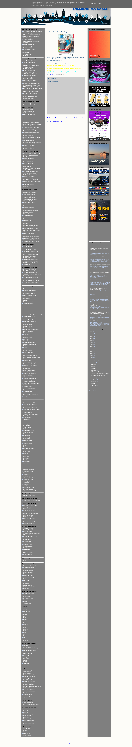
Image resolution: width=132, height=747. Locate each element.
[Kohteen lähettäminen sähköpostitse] (57, 74)
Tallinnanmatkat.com (28, 479)
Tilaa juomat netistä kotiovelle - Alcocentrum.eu (96, 280)
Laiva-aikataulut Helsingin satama (30, 218)
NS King (25, 630)
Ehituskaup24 (26, 588)
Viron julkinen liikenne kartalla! (29, 192)
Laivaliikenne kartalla (27, 217)
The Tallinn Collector (27, 384)
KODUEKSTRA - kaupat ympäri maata (31, 168)
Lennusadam (26, 340)
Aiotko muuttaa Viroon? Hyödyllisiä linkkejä (32, 314)
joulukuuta (93, 359)
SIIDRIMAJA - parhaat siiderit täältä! (31, 41)
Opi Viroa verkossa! (27, 349)
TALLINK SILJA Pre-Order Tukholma (31, 270)
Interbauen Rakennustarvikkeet (30, 582)
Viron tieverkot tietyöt (28, 215)
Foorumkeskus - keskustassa (29, 138)
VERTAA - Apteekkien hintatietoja (30, 277)
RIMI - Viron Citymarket (28, 156)
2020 (91, 342)
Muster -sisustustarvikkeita (29, 689)
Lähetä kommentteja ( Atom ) (57, 121)
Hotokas (25, 445)
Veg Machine (26, 428)
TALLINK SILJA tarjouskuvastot (30, 272)
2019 (91, 344)
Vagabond (25, 639)
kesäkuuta (93, 370)
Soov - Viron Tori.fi (27, 368)
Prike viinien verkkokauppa (29, 51)
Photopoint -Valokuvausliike (29, 691)
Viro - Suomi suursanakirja (29, 388)
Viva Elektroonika (27, 603)
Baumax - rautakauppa (28, 572)
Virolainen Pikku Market (28, 718)
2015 (91, 351)
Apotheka (25, 645)
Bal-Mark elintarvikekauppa (29, 709)
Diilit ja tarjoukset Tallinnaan (29, 495)
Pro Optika (25, 661)
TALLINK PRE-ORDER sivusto (29, 249)
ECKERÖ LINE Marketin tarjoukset (30, 254)
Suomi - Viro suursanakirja (29, 370)
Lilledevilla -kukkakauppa (28, 687)
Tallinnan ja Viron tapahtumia (29, 381)
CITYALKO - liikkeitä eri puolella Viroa (31, 36)
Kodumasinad (26, 599)
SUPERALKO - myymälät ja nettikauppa (31, 34)
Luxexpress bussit (27, 508)
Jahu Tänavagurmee (27, 443)
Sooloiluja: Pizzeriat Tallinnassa (30, 406)
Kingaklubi (25, 629)
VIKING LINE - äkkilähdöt (28, 67)
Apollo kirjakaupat (27, 671)
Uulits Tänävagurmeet (28, 432)
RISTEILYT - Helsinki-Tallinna (29, 64)
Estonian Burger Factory (28, 448)
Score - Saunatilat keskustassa (30, 363)
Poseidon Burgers (27, 437)
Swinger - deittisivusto (28, 375)
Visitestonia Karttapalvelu (28, 469)
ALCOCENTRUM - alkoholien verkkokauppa (32, 31)
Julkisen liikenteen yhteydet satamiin (31, 241)
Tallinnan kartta (26, 474)
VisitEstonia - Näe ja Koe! (28, 112)
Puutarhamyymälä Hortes (29, 692)
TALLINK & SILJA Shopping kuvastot (31, 251)
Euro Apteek (26, 658)
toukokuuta (93, 377)
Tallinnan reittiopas (27, 213)
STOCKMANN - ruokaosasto (29, 182)
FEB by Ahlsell (26, 580)
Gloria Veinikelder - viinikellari (29, 49)
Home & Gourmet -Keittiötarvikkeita (31, 679)
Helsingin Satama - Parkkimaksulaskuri (31, 235)
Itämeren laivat (26, 551)
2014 (91, 353)
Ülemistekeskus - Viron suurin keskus (31, 122)
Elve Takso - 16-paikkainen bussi (30, 505)
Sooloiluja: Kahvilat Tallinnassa (30, 404)
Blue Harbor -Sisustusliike (28, 674)
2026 (91, 331)
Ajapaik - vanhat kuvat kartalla (29, 321)
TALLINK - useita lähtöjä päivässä (30, 60)
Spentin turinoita (27, 539)
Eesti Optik (25, 657)
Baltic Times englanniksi (28, 301)
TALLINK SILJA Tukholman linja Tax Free (32, 274)
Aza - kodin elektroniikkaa (29, 593)
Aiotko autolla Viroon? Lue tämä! (30, 319)
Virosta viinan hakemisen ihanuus (30, 394)
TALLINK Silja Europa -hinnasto (30, 253)
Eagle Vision (26, 655)
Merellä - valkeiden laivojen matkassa (31, 529)
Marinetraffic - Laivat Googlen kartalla (31, 230)
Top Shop (25, 697)
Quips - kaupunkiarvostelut (29, 358)
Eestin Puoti (26, 717)
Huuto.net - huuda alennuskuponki (30, 228)
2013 (91, 355)
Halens (24, 627)
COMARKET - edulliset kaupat (29, 173)
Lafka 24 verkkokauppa (28, 713)
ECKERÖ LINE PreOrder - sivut (29, 257)
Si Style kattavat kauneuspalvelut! (30, 365)
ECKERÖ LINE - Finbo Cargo (29, 70)
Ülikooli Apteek (26, 665)
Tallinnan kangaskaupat (28, 696)
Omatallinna (26, 485)
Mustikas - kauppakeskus (28, 135)
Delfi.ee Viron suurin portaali (29, 489)
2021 (91, 340)
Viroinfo (25, 389)
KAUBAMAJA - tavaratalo (29, 184)
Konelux (25, 601)
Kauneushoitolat (26, 336)
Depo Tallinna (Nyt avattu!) (29, 567)
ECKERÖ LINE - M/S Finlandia (29, 68)
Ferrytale (25, 547)
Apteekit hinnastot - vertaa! (29, 647)
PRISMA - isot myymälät (28, 158)
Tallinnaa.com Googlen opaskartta (30, 380)
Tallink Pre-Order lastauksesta (97, 371)
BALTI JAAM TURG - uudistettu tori (30, 179)
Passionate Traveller (27, 531)
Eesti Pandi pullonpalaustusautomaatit (31, 327)
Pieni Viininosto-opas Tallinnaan (30, 355)
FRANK (24, 446)
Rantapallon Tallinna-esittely (29, 362)
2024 (91, 334)
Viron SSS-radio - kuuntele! (29, 393)
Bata (24, 616)
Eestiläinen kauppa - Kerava (29, 723)
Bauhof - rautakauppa (28, 570)
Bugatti (25, 619)
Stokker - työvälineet (27, 585)
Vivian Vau (25, 640)
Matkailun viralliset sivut (28, 487)
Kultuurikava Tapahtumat (28, 109)
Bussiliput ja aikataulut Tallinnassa (30, 513)
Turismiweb (25, 538)
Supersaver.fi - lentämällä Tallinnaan (31, 226)
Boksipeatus (26, 458)
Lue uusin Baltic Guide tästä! (29, 104)
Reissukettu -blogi (27, 541)
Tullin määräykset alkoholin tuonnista (31, 490)
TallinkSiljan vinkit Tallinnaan (29, 378)
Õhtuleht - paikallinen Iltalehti (29, 295)
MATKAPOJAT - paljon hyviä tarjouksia (31, 83)
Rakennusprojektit (27, 360)
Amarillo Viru (26, 463)
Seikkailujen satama (27, 544)
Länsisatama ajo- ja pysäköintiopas (31, 238)
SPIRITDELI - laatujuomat (28, 42)
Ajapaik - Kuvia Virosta (28, 468)
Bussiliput (25, 223)
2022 (91, 338)
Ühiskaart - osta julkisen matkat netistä (31, 196)
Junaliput (25, 222)
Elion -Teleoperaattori (28, 678)
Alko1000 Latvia (26, 728)
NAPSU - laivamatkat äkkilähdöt (30, 80)
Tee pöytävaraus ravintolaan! (29, 415)
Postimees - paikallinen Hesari (29, 292)
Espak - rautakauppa (27, 578)
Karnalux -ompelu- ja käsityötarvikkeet (31, 683)
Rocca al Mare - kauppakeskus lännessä (32, 124)
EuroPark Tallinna (27, 191)
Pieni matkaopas (27, 354)
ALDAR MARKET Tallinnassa (29, 169)
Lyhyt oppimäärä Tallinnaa (29, 342)
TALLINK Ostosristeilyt (28, 246)
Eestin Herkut (26, 712)
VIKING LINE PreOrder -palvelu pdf (30, 261)
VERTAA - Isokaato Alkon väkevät (30, 279)
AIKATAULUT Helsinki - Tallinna (30, 93)
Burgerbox (25, 455)
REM (24, 634)
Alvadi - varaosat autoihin (28, 511)
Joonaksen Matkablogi (28, 546)
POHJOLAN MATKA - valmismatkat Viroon (32, 88)
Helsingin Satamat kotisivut (29, 202)
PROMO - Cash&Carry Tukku (29, 178)
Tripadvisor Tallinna (27, 386)
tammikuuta (94, 385)
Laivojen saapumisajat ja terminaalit (31, 236)
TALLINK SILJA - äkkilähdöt (29, 62)
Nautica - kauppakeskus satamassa (31, 132)
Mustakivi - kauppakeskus (29, 148)
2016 (91, 349)
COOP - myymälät (27, 166)
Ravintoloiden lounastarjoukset (30, 407)
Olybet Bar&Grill (26, 419)
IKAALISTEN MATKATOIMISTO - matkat (31, 85)
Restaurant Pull (26, 435)
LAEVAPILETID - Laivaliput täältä (30, 96)
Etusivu (65, 118)
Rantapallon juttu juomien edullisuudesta (100, 373)
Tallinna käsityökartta (28, 471)
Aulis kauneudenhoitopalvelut (29, 650)
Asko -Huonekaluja (27, 673)
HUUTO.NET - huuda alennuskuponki (31, 91)
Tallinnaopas (26, 482)
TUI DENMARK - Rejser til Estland (30, 77)
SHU (24, 637)
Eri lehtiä (25, 305)
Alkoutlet (25, 730)
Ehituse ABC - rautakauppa (29, 577)
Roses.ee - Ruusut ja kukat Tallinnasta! (31, 670)
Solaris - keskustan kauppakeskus (30, 129)
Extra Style (25, 624)
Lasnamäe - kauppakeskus (29, 147)
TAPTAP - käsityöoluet (28, 39)
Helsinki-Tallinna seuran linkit (29, 332)
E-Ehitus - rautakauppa (28, 575)
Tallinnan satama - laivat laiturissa (30, 231)
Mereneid (25, 660)
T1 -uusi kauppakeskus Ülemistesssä (31, 127)
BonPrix (25, 617)
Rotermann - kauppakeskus (29, 145)
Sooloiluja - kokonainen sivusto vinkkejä (31, 533)
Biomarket (25, 652)
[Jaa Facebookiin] (61, 74)
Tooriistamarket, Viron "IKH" (29, 586)
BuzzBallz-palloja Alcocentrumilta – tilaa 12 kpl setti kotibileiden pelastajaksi (99, 313)
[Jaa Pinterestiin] (63, 74)
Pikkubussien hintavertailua (29, 518)
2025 (91, 333)
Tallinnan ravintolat (27, 412)
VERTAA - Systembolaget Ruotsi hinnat (31, 280)
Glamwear (25, 626)
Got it (99, 3)
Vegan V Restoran (27, 427)
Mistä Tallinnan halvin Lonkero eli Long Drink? (99, 272)
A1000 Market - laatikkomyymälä (30, 165)
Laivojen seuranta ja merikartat (30, 205)
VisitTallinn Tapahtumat (28, 111)
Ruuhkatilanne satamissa (28, 207)
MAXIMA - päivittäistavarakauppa (30, 155)
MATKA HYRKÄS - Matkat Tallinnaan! (31, 82)
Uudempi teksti (52, 118)
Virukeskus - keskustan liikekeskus (30, 125)
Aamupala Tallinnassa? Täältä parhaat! (31, 318)
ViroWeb (25, 396)
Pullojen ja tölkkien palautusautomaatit (31, 357)
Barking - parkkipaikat (28, 212)
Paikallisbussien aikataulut (29, 523)
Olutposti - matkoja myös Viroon (30, 536)
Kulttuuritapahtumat (27, 337)
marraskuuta (94, 360)
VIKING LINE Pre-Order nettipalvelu (30, 259)
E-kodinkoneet (26, 596)
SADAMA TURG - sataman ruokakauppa (32, 181)
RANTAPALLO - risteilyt (28, 78)
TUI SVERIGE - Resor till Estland (30, 73)
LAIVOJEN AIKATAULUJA (28, 98)
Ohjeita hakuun (26, 733)
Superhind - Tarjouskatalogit (29, 373)
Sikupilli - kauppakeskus (28, 140)
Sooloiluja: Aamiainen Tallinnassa (30, 402)
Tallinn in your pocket (27, 481)
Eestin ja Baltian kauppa (28, 720)
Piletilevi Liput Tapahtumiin (29, 114)
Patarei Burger (26, 438)
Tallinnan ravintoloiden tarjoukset (30, 414)
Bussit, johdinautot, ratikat (29, 521)
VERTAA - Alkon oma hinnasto (29, 275)
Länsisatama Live (27, 220)
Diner (24, 450)
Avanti (24, 612)
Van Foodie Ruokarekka (28, 430)
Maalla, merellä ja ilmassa (29, 552)
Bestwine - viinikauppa (28, 47)
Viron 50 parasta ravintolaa (29, 411)
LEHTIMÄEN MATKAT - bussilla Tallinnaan (32, 90)
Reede (24, 632)
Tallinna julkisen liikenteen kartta (30, 199)
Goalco (24, 731)
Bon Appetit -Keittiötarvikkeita (29, 676)
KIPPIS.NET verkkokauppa (29, 44)
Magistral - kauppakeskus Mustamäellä (31, 137)
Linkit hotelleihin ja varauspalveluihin (31, 560)
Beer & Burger (26, 459)
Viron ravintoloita (27, 417)
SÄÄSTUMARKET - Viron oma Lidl (30, 174)
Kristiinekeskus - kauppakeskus (30, 134)
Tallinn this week (27, 484)
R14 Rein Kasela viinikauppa (29, 55)
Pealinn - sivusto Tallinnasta (29, 293)
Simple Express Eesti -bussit (29, 510)
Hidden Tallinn (26, 334)
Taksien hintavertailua (28, 516)
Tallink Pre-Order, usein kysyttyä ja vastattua (99, 296)
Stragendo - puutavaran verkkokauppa (31, 565)
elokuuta (93, 366)
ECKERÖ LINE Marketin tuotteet (30, 256)
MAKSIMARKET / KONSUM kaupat (30, 171)
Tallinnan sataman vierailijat (29, 197)
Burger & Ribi (26, 456)
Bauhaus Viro (26, 569)
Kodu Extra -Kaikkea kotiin (29, 684)
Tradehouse (26, 663)
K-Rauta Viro (26, 583)
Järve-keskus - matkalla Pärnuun (30, 143)
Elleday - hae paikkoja (28, 331)
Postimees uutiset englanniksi (29, 290)
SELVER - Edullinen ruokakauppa (30, 160)
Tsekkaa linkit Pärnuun (28, 702)
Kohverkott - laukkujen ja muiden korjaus (32, 686)
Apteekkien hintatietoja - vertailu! (30, 648)
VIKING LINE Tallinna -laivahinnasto (30, 262)
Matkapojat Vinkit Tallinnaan (29, 344)
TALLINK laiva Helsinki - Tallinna (30, 248)
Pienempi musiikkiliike (28, 352)
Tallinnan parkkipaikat (28, 200)
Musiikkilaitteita (26, 345)
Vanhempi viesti (79, 118)
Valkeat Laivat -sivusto (28, 528)
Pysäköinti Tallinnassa (28, 515)
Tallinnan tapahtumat (28, 477)
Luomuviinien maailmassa (29, 556)
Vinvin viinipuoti (26, 52)
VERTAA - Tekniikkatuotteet (29, 283)
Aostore (25, 609)
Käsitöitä (25, 472)
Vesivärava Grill (26, 425)
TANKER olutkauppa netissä (29, 37)
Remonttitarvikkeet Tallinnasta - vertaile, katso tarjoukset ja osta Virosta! (98, 289)
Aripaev (25, 300)
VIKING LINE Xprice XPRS (28, 264)
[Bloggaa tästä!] (58, 74)
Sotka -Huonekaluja (27, 694)
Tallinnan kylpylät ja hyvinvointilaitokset (31, 500)
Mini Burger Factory (27, 440)
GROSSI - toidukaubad (28, 163)
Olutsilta (25, 347)
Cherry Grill (25, 453)
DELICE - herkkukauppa (28, 161)
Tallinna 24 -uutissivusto (28, 303)
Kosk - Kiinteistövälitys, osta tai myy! (31, 704)
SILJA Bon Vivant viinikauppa (29, 269)
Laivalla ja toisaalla (27, 543)
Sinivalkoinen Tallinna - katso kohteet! (31, 367)
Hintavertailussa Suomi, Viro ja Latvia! (98, 320)
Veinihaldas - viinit (27, 54)
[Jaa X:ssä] (60, 74)
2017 (91, 348)
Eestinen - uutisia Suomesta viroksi (30, 329)
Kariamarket (26, 186)
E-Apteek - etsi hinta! (27, 653)
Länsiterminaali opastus (28, 233)
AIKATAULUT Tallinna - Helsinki (30, 95)
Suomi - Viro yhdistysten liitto (29, 371)
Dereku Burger (26, 451)
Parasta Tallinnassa (27, 350)
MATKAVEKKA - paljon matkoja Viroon (31, 86)
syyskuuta (93, 364)
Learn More (92, 3)
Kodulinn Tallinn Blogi (27, 554)
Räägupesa (25, 433)
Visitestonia (25, 397)
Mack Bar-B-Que (27, 442)
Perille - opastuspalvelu (28, 507)
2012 (91, 357)
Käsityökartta (26, 339)
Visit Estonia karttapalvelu (29, 194)
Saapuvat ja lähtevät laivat (29, 204)
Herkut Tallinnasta (27, 715)
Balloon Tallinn (26, 323)
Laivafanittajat (26, 549)
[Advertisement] (99, 232)
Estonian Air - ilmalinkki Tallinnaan (30, 225)
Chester (25, 621)
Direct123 (25, 595)
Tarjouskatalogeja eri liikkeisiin (29, 103)
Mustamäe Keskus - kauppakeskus (30, 130)
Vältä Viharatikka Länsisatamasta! (30, 210)
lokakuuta (93, 362)
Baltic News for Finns (27, 326)
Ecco (24, 622)
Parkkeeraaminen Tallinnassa (29, 520)
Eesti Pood (25, 722)
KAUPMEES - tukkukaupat (29, 176)
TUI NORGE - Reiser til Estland (29, 75)
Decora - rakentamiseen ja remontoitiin (31, 573)
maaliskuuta (94, 381)
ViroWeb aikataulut (27, 209)
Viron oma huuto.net (27, 391)
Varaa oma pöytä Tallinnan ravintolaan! (31, 409)
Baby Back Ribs (26, 461)
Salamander (26, 635)
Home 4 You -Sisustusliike (29, 681)
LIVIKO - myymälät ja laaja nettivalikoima (32, 33)
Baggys (25, 614)
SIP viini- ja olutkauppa (28, 46)
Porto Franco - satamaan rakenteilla (31, 121)
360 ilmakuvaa (26, 476)
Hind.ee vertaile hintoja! (28, 598)
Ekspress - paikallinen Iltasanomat (30, 296)
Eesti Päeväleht (26, 298)
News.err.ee (25, 288)
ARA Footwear (26, 611)
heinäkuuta (93, 368)
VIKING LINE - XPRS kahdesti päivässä (31, 65)
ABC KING (25, 608)
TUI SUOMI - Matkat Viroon (29, 72)
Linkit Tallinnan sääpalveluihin (29, 310)
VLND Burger (26, 424)
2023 (91, 336)
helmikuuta (93, 383)
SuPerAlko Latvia (27, 735)
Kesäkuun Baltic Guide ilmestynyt (98, 375)
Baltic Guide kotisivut (27, 324)
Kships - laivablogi (27, 534)
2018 (91, 346)
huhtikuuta (93, 379)
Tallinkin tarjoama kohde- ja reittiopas (31, 376)
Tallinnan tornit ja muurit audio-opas (31, 383)
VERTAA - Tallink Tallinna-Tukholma (31, 282)
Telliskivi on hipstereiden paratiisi (30, 116)
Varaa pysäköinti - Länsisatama (30, 239)
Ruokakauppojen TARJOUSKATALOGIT (31, 153)
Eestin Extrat (26, 710)
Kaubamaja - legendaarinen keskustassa (32, 142)
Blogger (69, 743)
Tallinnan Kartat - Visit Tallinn (29, 316)
